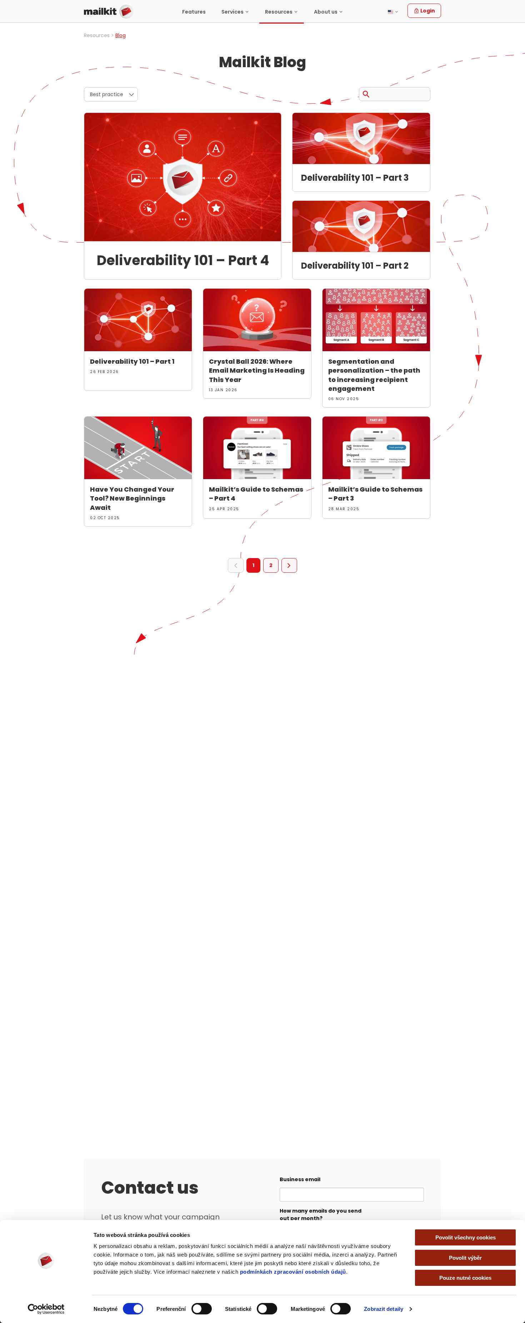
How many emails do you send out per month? (320, 1214)
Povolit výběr (465, 1258)
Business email (300, 1179)
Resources (278, 11)
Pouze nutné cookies (465, 1278)
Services (232, 11)
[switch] (201, 1308)
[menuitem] (194, 11)
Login (427, 10)
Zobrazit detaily (383, 1309)
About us (326, 11)
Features (194, 11)
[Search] (366, 93)
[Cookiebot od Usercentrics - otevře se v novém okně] (46, 1309)
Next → (289, 565)
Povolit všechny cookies (465, 1237)
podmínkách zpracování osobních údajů (293, 1272)
